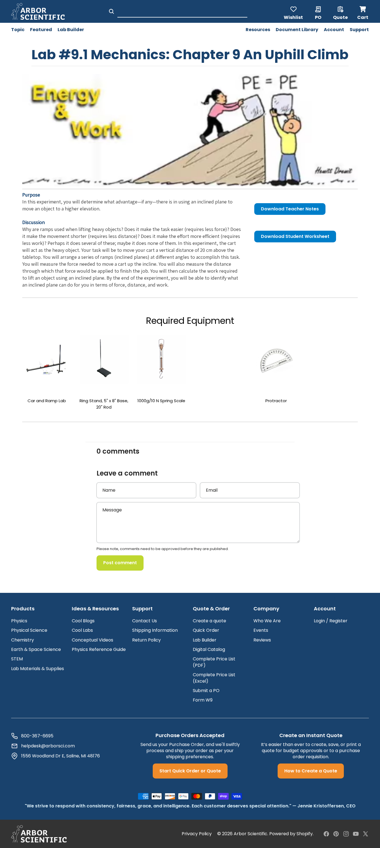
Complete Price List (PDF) (214, 662)
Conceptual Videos (92, 640)
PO (318, 17)
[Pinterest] (336, 833)
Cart (363, 11)
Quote (340, 17)
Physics (19, 621)
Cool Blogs (83, 621)
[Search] (111, 11)
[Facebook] (326, 833)
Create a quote (209, 621)
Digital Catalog (209, 649)
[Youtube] (355, 833)
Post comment (120, 562)
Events (260, 630)
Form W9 (203, 700)
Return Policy (146, 640)
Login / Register (330, 621)
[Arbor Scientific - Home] (38, 11)
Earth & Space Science (36, 649)
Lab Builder (204, 640)
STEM (17, 659)
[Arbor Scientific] (39, 833)
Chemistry (22, 640)
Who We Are (267, 621)
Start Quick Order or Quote (190, 771)
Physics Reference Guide (99, 649)
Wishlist (293, 17)
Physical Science (29, 630)
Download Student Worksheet (295, 236)
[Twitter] (365, 833)
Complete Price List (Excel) (214, 678)
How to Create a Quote (310, 771)
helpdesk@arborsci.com (48, 746)
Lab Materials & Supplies (37, 668)
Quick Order (206, 630)
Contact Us (144, 621)
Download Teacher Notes (290, 209)
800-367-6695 (37, 736)
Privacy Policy (197, 834)
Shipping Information (155, 630)
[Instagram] (346, 833)
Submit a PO (206, 690)
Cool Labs (82, 630)
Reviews (262, 640)
